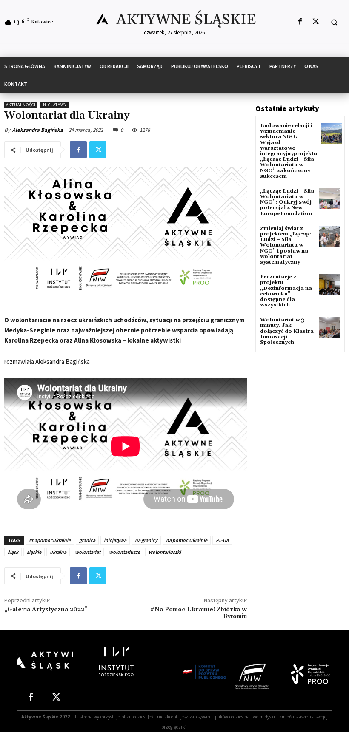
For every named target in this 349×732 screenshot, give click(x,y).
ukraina (58, 552)
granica (87, 540)
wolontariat (87, 552)
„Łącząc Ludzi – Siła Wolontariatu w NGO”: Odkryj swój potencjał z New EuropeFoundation (287, 202)
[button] (334, 22)
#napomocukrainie (50, 540)
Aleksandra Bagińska (37, 129)
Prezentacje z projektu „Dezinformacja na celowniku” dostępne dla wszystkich (286, 291)
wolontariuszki (165, 552)
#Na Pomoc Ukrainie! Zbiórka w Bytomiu (198, 613)
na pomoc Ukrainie (186, 540)
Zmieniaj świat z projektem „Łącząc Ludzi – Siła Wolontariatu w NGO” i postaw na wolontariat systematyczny (285, 245)
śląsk (13, 552)
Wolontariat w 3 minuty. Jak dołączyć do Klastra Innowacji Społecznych (287, 331)
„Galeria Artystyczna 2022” (45, 609)
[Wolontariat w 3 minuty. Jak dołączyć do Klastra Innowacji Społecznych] (329, 327)
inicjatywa (115, 540)
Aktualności (21, 105)
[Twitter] (315, 22)
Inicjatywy (54, 105)
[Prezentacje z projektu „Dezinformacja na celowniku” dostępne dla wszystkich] (329, 284)
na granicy (146, 540)
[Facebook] (300, 22)
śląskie (34, 552)
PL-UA (222, 540)
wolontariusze (124, 552)
